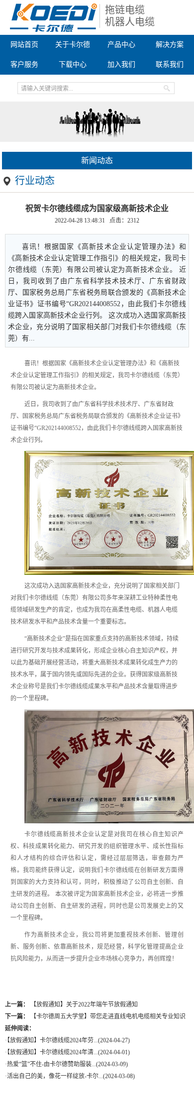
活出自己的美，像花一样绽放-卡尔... (55, 1076)
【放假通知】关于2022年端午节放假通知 (84, 1004)
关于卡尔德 (72, 44)
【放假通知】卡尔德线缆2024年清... (52, 1052)
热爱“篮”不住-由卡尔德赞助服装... (51, 1064)
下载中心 (73, 64)
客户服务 (24, 64)
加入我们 (121, 64)
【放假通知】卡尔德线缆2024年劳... (52, 1040)
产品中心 (121, 44)
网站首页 (24, 44)
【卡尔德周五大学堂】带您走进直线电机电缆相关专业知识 (108, 1016)
